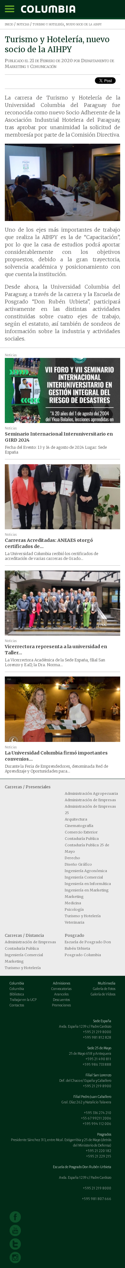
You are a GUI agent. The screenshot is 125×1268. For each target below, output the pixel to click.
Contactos (17, 1005)
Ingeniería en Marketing (87, 890)
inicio (9, 24)
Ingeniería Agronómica (86, 871)
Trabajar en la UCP (23, 1000)
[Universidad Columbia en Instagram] (15, 1257)
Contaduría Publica (82, 838)
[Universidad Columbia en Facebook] (15, 1217)
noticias (23, 24)
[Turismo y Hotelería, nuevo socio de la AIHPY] (62, 182)
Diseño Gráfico (78, 864)
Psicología (74, 909)
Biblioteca (17, 994)
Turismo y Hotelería (83, 916)
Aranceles (61, 994)
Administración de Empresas (90, 800)
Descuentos (61, 1000)
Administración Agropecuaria (91, 793)
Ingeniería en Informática (88, 883)
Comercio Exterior (81, 832)
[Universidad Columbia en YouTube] (15, 1230)
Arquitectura (76, 819)
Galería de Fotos (104, 989)
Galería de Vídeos (103, 994)
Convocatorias (61, 989)
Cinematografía (79, 825)
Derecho (72, 858)
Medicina (73, 903)
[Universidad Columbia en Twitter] (15, 1244)
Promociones (61, 1005)
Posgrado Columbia (83, 955)
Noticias (11, 355)
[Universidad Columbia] (48, 9)
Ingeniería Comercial (84, 877)
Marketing (74, 896)
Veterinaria (74, 922)
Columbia (17, 989)
